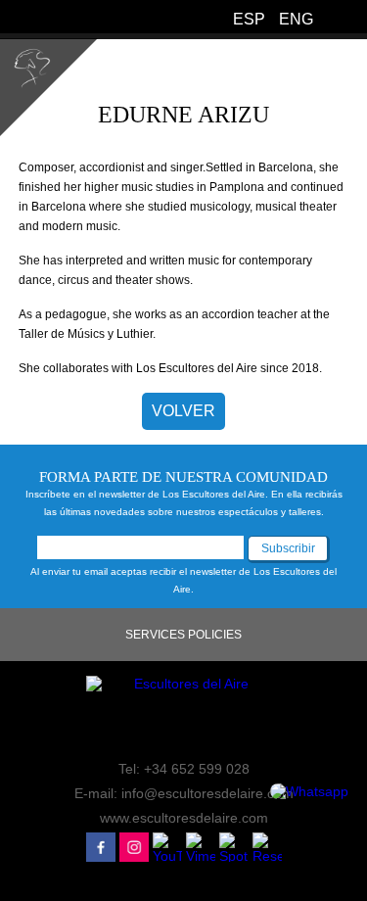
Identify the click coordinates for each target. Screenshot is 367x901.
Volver (183, 411)
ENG (296, 19)
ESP (249, 19)
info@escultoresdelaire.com (207, 793)
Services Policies (183, 634)
